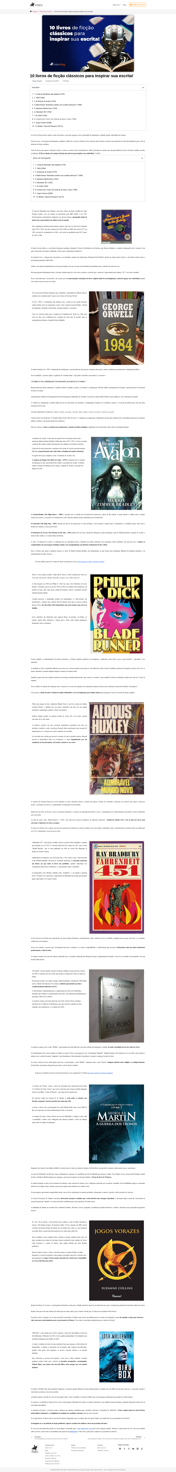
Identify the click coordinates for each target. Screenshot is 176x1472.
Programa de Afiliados (52, 1461)
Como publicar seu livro (52, 1456)
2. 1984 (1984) (39, 98)
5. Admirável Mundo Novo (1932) (45, 108)
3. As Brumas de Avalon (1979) (45, 101)
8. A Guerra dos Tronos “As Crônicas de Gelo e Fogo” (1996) (55, 119)
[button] (143, 87)
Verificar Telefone (50, 1458)
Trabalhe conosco (103, 1450)
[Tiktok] (142, 1449)
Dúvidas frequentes (77, 1450)
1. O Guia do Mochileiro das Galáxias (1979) (49, 94)
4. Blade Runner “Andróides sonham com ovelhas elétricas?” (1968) (58, 105)
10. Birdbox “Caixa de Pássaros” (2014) (49, 126)
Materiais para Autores (52, 1463)
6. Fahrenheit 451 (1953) (43, 112)
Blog (124, 5)
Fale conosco (101, 1448)
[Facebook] (120, 1449)
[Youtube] (133, 1449)
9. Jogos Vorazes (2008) (43, 123)
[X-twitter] (124, 1449)
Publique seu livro (51, 1453)
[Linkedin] (137, 1449)
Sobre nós (116, 5)
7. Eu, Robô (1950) (40, 116)
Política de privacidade (78, 1448)
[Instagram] (129, 1449)
